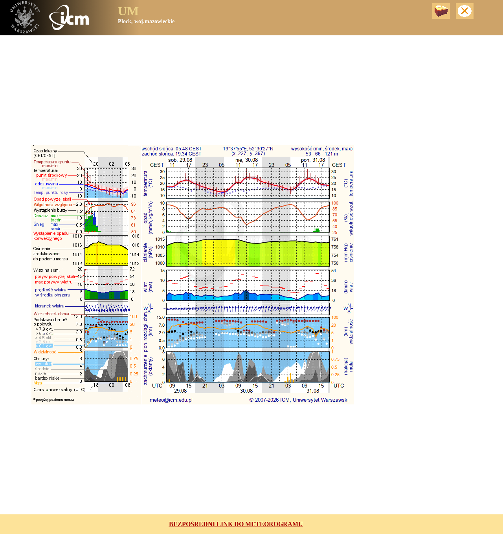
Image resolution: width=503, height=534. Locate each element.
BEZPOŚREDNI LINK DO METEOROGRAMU (236, 524)
